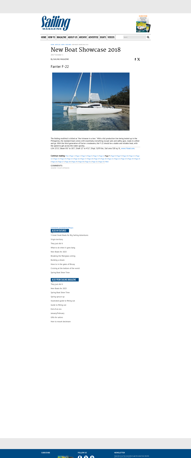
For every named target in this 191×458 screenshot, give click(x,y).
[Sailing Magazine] (55, 23)
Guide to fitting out (58, 305)
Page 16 (76, 159)
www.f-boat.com (128, 148)
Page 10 (125, 156)
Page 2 (78, 156)
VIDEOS (111, 37)
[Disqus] (78, 198)
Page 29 (74, 162)
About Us (72, 37)
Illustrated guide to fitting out (63, 301)
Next (107, 162)
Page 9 (119, 156)
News (63, 44)
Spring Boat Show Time (60, 272)
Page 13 (56, 159)
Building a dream (58, 260)
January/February (57, 313)
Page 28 (68, 162)
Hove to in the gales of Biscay (63, 264)
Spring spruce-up (57, 296)
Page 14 (63, 159)
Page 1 (72, 156)
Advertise (93, 37)
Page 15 (70, 159)
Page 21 (110, 159)
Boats (103, 37)
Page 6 (101, 156)
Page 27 (61, 162)
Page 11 (132, 156)
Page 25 (137, 159)
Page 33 (101, 162)
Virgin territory (57, 239)
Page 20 (103, 159)
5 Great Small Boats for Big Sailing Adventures (69, 235)
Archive (83, 37)
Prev (67, 156)
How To (51, 37)
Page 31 (88, 162)
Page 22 (117, 159)
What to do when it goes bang (63, 247)
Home (43, 37)
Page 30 (81, 162)
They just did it (57, 243)
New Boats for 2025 (59, 252)
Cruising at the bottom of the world (65, 268)
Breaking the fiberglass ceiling (63, 256)
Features (68, 44)
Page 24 (130, 159)
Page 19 (97, 159)
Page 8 (113, 156)
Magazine (61, 37)
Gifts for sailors (57, 317)
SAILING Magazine (61, 59)
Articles (57, 44)
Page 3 (84, 156)
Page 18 (90, 159)
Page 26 (54, 162)
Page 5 (95, 156)
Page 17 (83, 159)
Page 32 (94, 162)
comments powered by (62, 228)
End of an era (56, 309)
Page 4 (89, 156)
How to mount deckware (61, 321)
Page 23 (124, 159)
